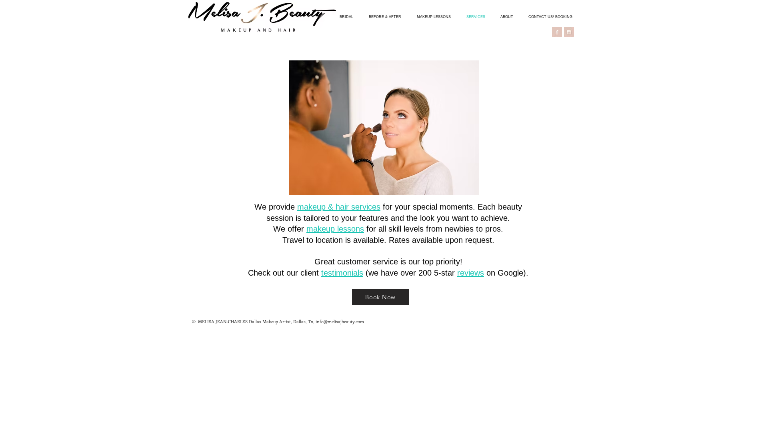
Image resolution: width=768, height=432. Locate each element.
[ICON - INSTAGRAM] (569, 32)
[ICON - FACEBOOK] (557, 32)
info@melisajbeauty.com (340, 321)
